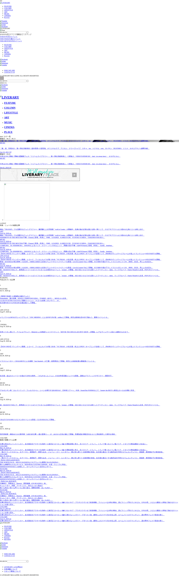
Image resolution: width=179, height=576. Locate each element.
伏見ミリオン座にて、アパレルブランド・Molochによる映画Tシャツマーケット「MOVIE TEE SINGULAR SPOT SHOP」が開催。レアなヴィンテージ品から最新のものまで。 (65, 332)
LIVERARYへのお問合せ (13, 567)
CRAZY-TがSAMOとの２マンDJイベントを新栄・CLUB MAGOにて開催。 (28, 419)
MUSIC (6, 14)
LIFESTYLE (8, 10)
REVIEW (7, 539)
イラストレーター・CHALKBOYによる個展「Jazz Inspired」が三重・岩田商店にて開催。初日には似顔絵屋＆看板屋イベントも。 (48, 361)
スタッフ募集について (12, 571)
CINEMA (7, 15)
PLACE (7, 17)
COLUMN (7, 8)
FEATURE (8, 6)
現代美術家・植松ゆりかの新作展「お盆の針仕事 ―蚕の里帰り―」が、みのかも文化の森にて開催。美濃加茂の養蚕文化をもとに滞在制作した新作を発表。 (58, 434)
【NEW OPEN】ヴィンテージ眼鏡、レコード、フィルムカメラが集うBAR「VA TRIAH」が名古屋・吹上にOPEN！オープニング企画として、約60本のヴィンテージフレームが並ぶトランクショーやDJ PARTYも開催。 (80, 346)
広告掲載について (10, 569)
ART (5, 12)
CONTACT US (9, 72)
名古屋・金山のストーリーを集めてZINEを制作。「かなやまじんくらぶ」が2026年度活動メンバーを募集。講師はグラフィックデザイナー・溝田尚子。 (56, 376)
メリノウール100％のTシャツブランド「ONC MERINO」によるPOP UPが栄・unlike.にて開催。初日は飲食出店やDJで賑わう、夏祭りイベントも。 (54, 317)
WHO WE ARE (9, 70)
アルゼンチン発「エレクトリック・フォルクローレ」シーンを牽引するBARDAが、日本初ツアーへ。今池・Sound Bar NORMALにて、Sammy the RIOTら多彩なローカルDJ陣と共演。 (67, 390)
